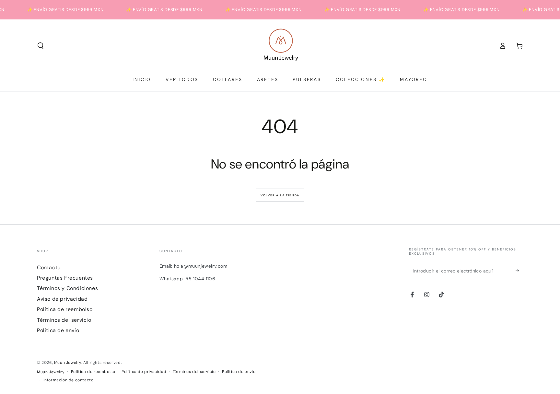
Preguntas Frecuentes (65, 277)
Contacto (49, 267)
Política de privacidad (144, 371)
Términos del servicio (64, 320)
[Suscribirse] (519, 271)
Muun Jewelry (67, 362)
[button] (40, 46)
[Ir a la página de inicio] (280, 45)
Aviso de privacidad (62, 299)
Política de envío (58, 330)
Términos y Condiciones (67, 288)
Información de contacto (68, 380)
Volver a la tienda (280, 195)
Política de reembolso (65, 309)
